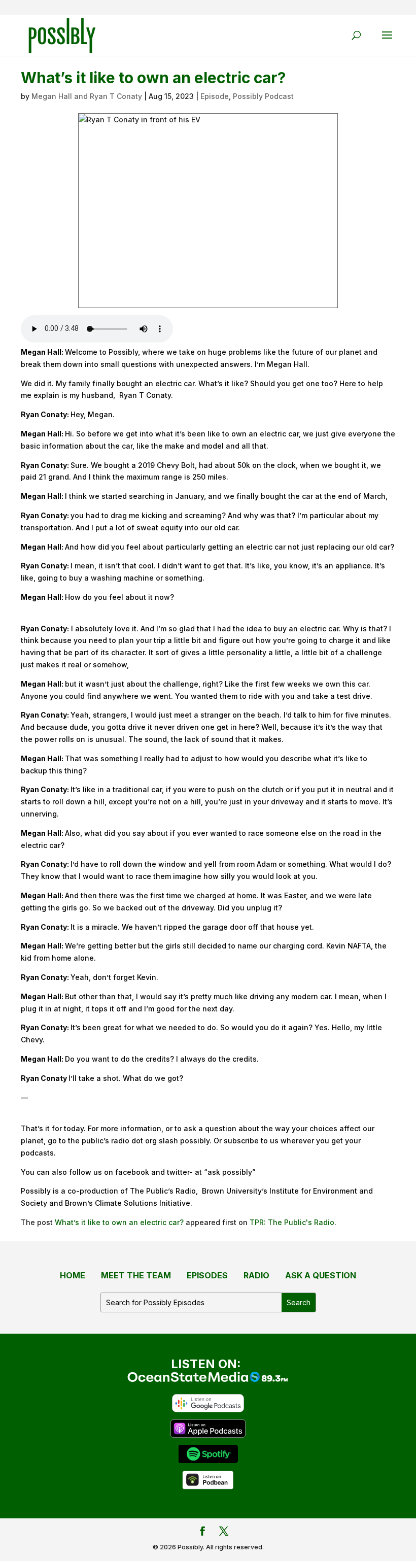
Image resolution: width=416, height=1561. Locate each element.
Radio (256, 1275)
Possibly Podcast (263, 96)
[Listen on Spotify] (207, 1453)
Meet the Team (136, 1275)
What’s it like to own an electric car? (119, 1222)
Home (72, 1275)
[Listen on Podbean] (208, 1479)
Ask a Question (320, 1275)
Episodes (207, 1275)
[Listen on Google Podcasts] (208, 1402)
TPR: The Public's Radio (292, 1222)
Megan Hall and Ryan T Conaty (86, 96)
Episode (214, 96)
